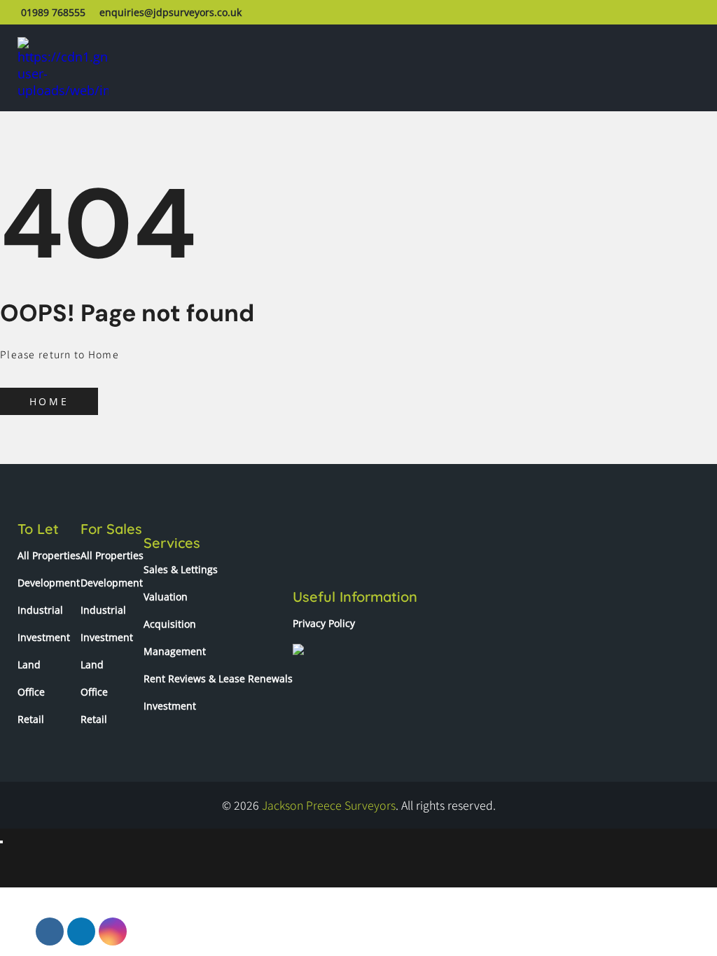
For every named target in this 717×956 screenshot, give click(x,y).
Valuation (166, 596)
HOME (49, 401)
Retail (31, 719)
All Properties (49, 555)
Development (49, 582)
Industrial (40, 610)
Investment (44, 637)
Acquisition (170, 624)
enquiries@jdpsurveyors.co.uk (170, 12)
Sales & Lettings (181, 569)
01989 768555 (53, 12)
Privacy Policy (324, 623)
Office (31, 691)
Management (175, 651)
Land (29, 664)
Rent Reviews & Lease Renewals (218, 678)
